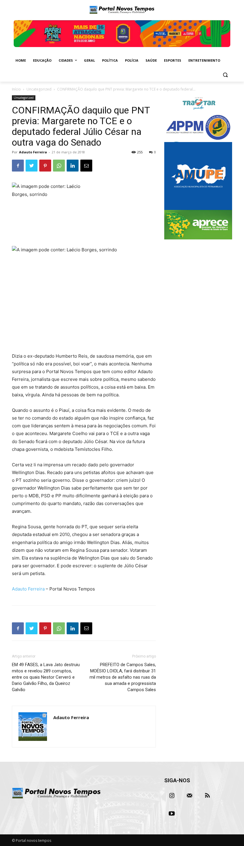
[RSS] (207, 795)
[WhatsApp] (59, 166)
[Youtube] (171, 813)
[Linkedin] (73, 166)
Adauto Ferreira (33, 152)
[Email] (86, 166)
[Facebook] (18, 166)
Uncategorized (38, 89)
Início (16, 89)
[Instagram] (171, 795)
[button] (225, 75)
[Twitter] (31, 166)
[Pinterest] (45, 166)
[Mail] (189, 795)
